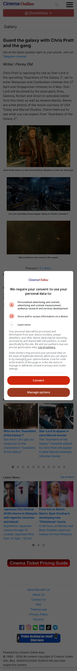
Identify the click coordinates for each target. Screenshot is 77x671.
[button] (38, 325)
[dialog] (38, 335)
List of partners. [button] (47, 347)
